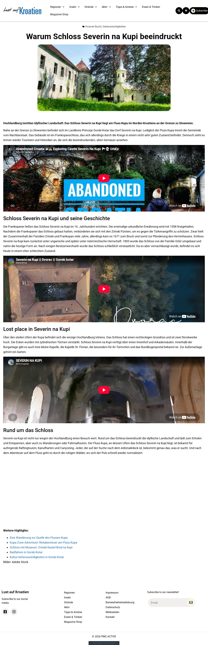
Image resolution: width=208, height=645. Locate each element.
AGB (108, 597)
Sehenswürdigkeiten (114, 26)
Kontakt (110, 617)
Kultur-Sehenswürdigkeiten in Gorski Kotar (37, 557)
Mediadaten (112, 612)
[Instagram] (14, 611)
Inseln (72, 6)
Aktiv (104, 6)
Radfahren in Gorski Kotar (26, 552)
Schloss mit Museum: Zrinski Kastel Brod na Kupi (41, 547)
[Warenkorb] (185, 10)
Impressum (112, 592)
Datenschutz (113, 607)
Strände (88, 6)
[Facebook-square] (5, 611)
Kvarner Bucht (93, 26)
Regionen (55, 6)
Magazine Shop (59, 14)
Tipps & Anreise (125, 6)
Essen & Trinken (151, 6)
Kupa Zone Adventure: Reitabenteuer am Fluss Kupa (43, 542)
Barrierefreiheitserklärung (120, 602)
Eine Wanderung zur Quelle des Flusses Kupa (39, 537)
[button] (179, 10)
